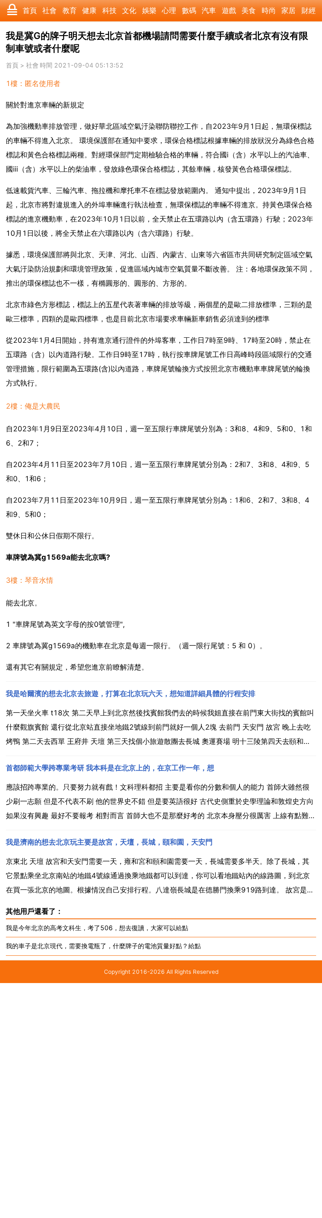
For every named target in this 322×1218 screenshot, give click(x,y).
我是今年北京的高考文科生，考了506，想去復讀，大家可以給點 (97, 928)
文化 (129, 10)
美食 (249, 10)
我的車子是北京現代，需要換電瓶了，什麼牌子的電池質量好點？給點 (103, 946)
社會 (49, 10)
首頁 (30, 10)
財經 (308, 10)
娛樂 (149, 10)
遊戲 (229, 10)
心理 (169, 10)
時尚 (269, 10)
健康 (89, 10)
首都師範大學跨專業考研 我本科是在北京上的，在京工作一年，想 (110, 768)
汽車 (209, 10)
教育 (69, 10)
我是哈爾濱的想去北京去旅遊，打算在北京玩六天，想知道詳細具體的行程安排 (130, 693)
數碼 (189, 10)
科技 (109, 10)
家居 (288, 10)
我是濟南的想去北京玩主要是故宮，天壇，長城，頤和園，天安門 (109, 842)
